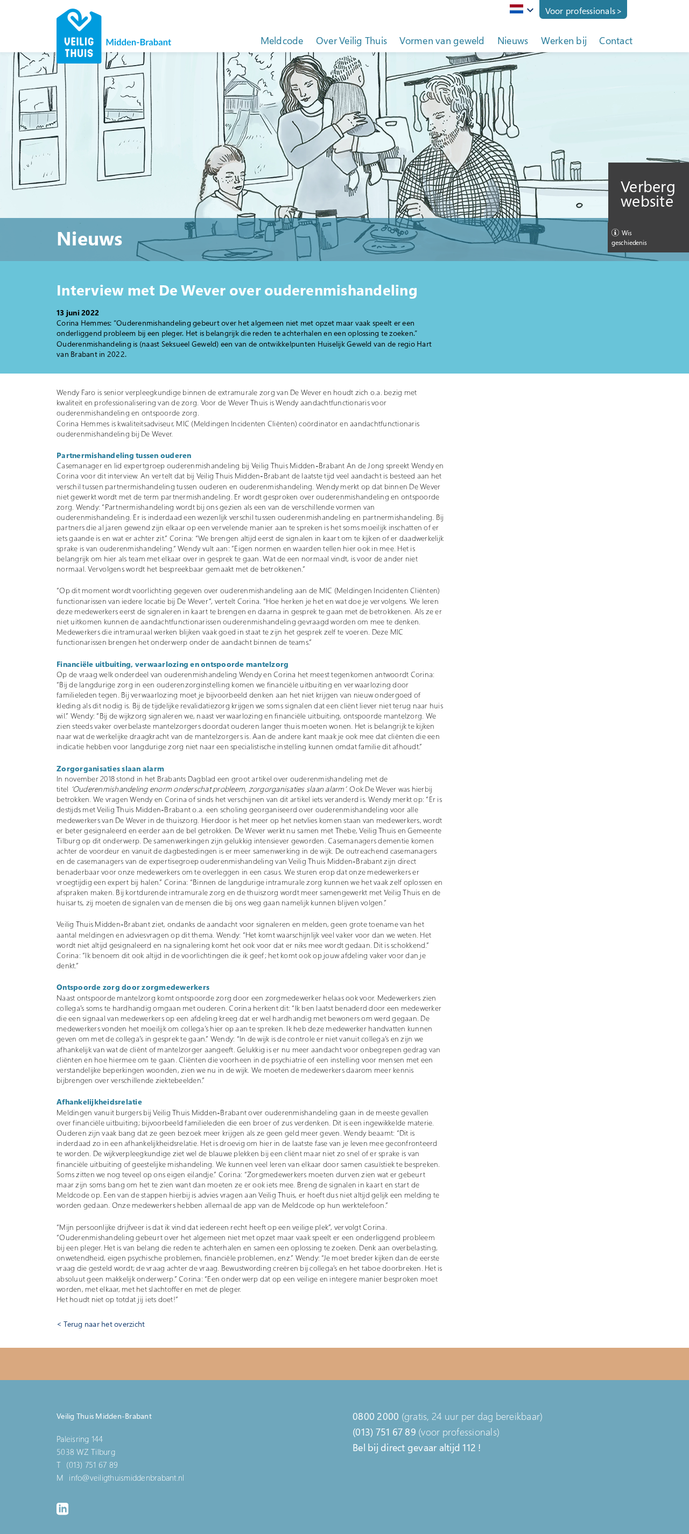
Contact (615, 40)
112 (469, 1447)
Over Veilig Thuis (351, 40)
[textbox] (519, 9)
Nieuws (513, 40)
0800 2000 (376, 1416)
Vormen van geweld (441, 40)
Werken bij (564, 40)
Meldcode (282, 40)
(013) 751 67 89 (384, 1431)
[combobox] (519, 9)
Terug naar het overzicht (104, 1324)
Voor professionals (580, 11)
